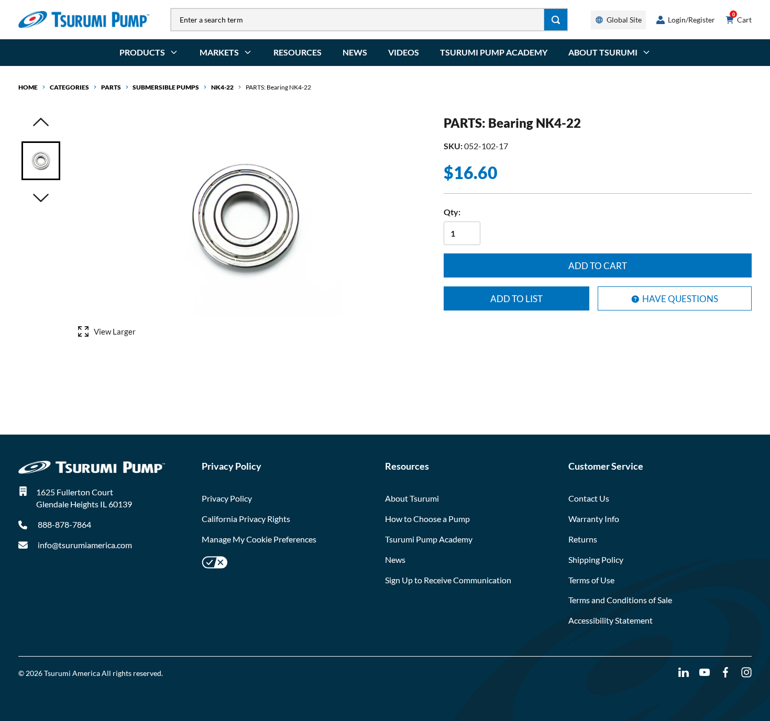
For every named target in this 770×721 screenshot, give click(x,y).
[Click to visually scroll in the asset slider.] (40, 122)
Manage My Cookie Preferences (259, 539)
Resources (297, 52)
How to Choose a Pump (427, 519)
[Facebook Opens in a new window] (725, 673)
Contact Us (588, 498)
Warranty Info (593, 519)
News (355, 52)
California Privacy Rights (246, 519)
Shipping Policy (595, 559)
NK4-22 (222, 87)
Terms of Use (591, 580)
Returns (582, 539)
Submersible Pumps (166, 87)
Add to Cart (597, 265)
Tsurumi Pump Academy (493, 52)
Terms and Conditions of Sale (620, 600)
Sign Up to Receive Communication (448, 580)
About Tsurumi (412, 498)
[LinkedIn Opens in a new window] (683, 673)
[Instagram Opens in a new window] (746, 673)
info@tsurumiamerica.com (85, 545)
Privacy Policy (227, 498)
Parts (111, 87)
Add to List (516, 298)
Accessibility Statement (610, 620)
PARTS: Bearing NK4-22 (278, 87)
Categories (69, 87)
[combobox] (357, 19)
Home (28, 87)
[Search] (556, 19)
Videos (403, 52)
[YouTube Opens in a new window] (704, 673)
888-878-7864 (63, 524)
